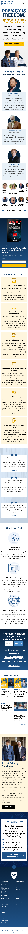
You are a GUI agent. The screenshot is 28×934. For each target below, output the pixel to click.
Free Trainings (20, 881)
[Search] (23, 3)
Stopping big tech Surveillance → (14, 662)
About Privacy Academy (21, 902)
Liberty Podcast (4, 904)
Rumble (3, 918)
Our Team (18, 904)
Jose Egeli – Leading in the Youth (6, 693)
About (17, 898)
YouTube (3, 915)
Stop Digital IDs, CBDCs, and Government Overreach (6, 888)
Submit (14, 266)
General (3, 703)
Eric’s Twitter (4, 922)
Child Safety (4, 895)
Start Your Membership (12, 855)
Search (18, 644)
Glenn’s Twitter (4, 920)
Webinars (18, 889)
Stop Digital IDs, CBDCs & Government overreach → (14, 657)
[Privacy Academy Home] (7, 3)
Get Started (4, 881)
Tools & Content (5, 898)
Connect (3, 912)
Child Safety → (13, 665)
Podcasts (3, 689)
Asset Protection (5, 884)
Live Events (18, 884)
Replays (17, 887)
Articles (3, 902)
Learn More (8, 807)
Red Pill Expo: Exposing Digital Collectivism (20, 716)
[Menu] (26, 3)
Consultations (4, 909)
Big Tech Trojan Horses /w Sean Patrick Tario (6, 707)
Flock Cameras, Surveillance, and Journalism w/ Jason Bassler (20, 693)
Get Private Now (12, 44)
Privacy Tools (4, 906)
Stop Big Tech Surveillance (4, 892)
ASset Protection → (14, 654)
